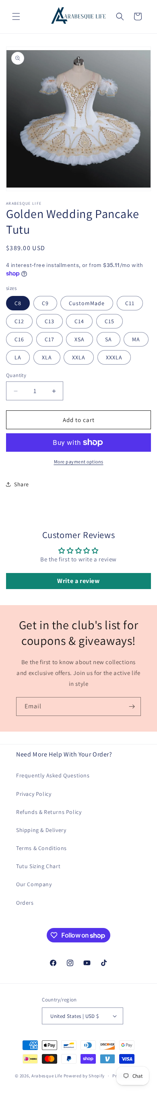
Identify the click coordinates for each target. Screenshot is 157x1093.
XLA (47, 357)
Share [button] (21, 484)
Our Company (34, 884)
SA (108, 339)
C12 (19, 321)
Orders (25, 902)
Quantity (16, 375)
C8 (17, 303)
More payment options (78, 462)
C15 (109, 321)
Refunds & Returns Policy (48, 812)
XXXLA (114, 357)
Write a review (78, 581)
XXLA (78, 357)
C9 (45, 303)
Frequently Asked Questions (53, 775)
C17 (49, 339)
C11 (129, 303)
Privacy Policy (33, 793)
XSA (79, 339)
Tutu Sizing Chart (38, 866)
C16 (19, 339)
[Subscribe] (131, 706)
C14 (79, 321)
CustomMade (87, 303)
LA (17, 357)
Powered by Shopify (84, 1076)
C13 (49, 321)
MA (136, 339)
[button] (16, 16)
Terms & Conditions (41, 848)
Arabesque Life (46, 1076)
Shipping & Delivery (41, 830)
